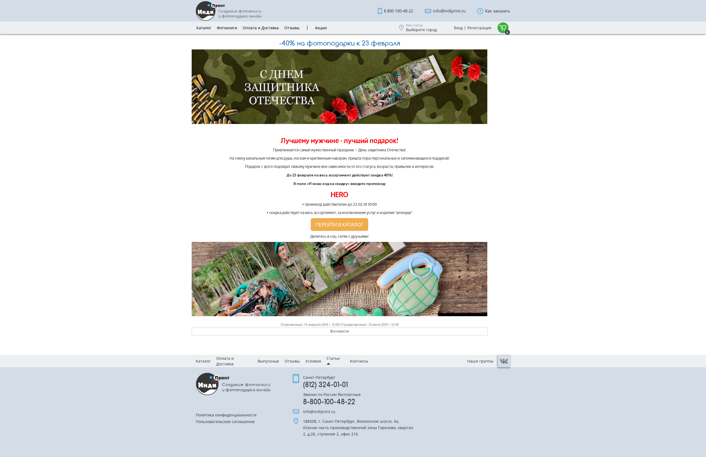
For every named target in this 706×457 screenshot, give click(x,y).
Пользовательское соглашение (225, 422)
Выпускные (268, 361)
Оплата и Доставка (225, 361)
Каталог (203, 361)
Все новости (339, 331)
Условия (313, 361)
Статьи (333, 358)
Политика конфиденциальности (226, 415)
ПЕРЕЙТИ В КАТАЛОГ (339, 224)
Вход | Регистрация (472, 27)
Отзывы (292, 361)
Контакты (359, 361)
